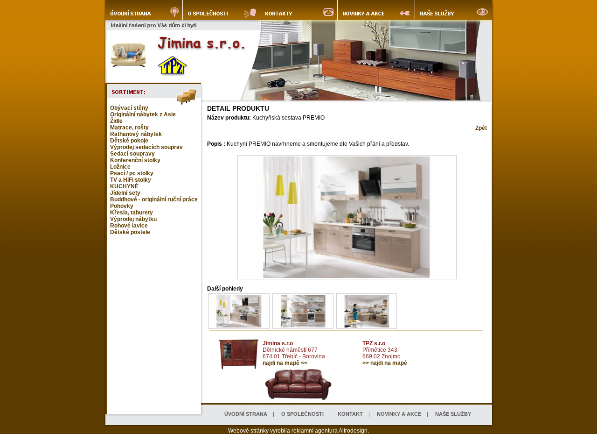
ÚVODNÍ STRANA (245, 414)
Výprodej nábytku (133, 219)
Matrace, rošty (129, 127)
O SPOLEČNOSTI (302, 414)
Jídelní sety (125, 193)
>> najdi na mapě (384, 363)
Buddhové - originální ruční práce (154, 199)
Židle (116, 121)
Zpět (481, 128)
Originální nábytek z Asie (143, 114)
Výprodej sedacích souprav (146, 147)
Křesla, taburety (131, 212)
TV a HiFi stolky (130, 180)
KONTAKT (350, 414)
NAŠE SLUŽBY (453, 414)
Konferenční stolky (135, 160)
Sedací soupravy (132, 153)
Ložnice (120, 167)
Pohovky (121, 206)
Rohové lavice (129, 225)
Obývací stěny (129, 108)
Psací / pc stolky (131, 173)
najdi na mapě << (285, 363)
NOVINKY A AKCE (399, 414)
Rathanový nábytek (136, 134)
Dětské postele (130, 232)
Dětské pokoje (129, 140)
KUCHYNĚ (124, 186)
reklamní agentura (315, 430)
